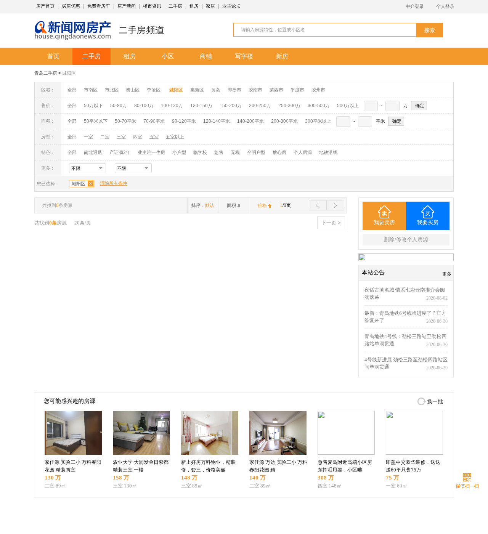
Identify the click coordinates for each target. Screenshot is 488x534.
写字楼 (244, 56)
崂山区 (133, 90)
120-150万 (201, 105)
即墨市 (234, 90)
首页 (53, 56)
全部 (72, 90)
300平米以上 (318, 121)
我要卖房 (384, 222)
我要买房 (427, 222)
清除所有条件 (113, 183)
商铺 (206, 56)
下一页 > (331, 223)
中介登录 (415, 6)
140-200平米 (250, 121)
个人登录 (445, 6)
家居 (210, 6)
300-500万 (319, 105)
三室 (121, 137)
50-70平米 (125, 121)
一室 (88, 137)
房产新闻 (126, 6)
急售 (218, 152)
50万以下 (93, 105)
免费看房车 (98, 6)
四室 (137, 137)
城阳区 (69, 73)
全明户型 (256, 152)
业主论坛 (231, 6)
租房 (194, 6)
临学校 (200, 152)
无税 (235, 152)
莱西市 (276, 90)
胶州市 (318, 90)
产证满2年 (119, 152)
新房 (282, 56)
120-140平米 (216, 121)
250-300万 (289, 105)
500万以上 (348, 105)
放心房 (279, 152)
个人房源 (303, 152)
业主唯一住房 (151, 152)
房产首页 (45, 6)
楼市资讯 (152, 6)
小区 (168, 56)
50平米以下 (96, 121)
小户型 (179, 152)
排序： (202, 205)
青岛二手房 (45, 73)
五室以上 (175, 137)
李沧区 (154, 90)
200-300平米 (284, 121)
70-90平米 (154, 121)
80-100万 (144, 105)
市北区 (112, 90)
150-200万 (231, 105)
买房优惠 (71, 6)
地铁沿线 (328, 152)
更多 (446, 274)
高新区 (197, 90)
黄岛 (215, 90)
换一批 (435, 401)
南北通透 (93, 152)
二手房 (175, 6)
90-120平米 (184, 121)
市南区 (91, 90)
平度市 (297, 90)
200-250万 (260, 105)
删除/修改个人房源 (406, 239)
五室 (154, 137)
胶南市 (255, 90)
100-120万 (172, 105)
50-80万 (118, 105)
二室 (105, 137)
